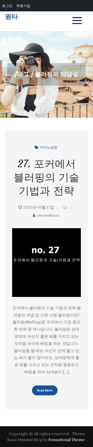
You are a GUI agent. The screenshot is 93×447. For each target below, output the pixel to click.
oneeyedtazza (47, 215)
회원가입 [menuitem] (23, 5)
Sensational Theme (66, 439)
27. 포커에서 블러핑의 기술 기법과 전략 (46, 177)
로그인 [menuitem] (7, 5)
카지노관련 (48, 147)
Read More (45, 390)
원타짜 (14, 16)
